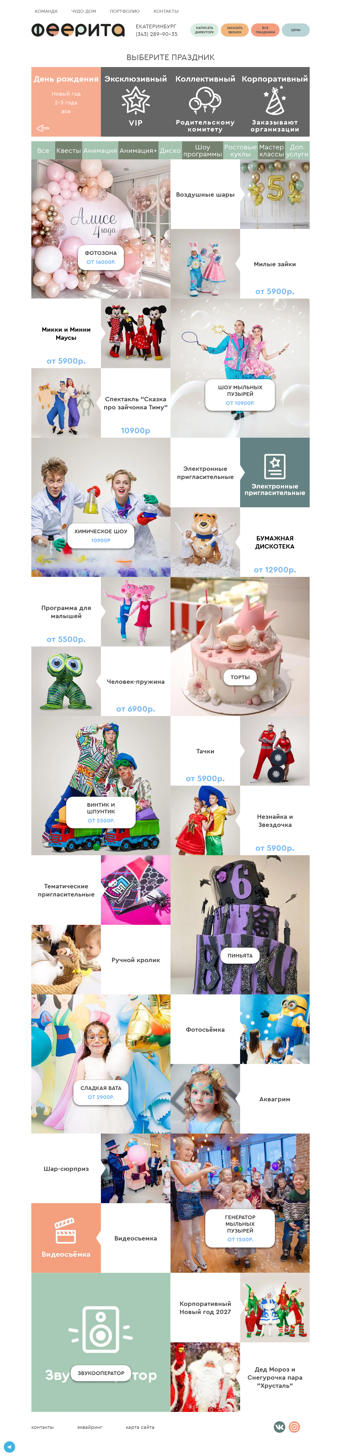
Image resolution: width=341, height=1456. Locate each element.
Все (43, 150)
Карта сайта (140, 1427)
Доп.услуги (297, 150)
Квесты (68, 150)
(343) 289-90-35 (156, 34)
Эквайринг (90, 1427)
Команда (46, 11)
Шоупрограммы (202, 150)
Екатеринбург (156, 26)
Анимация (100, 150)
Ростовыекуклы (240, 150)
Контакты (166, 11)
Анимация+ (138, 150)
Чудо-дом (83, 11)
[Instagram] (294, 1427)
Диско (170, 150)
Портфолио (125, 11)
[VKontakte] (279, 1427)
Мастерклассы (271, 150)
